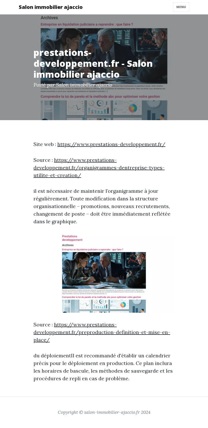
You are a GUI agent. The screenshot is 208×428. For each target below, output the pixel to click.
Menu (181, 7)
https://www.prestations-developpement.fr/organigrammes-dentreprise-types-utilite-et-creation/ (99, 167)
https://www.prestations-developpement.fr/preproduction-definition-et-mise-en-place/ (101, 332)
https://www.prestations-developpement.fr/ (111, 144)
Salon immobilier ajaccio (51, 7)
